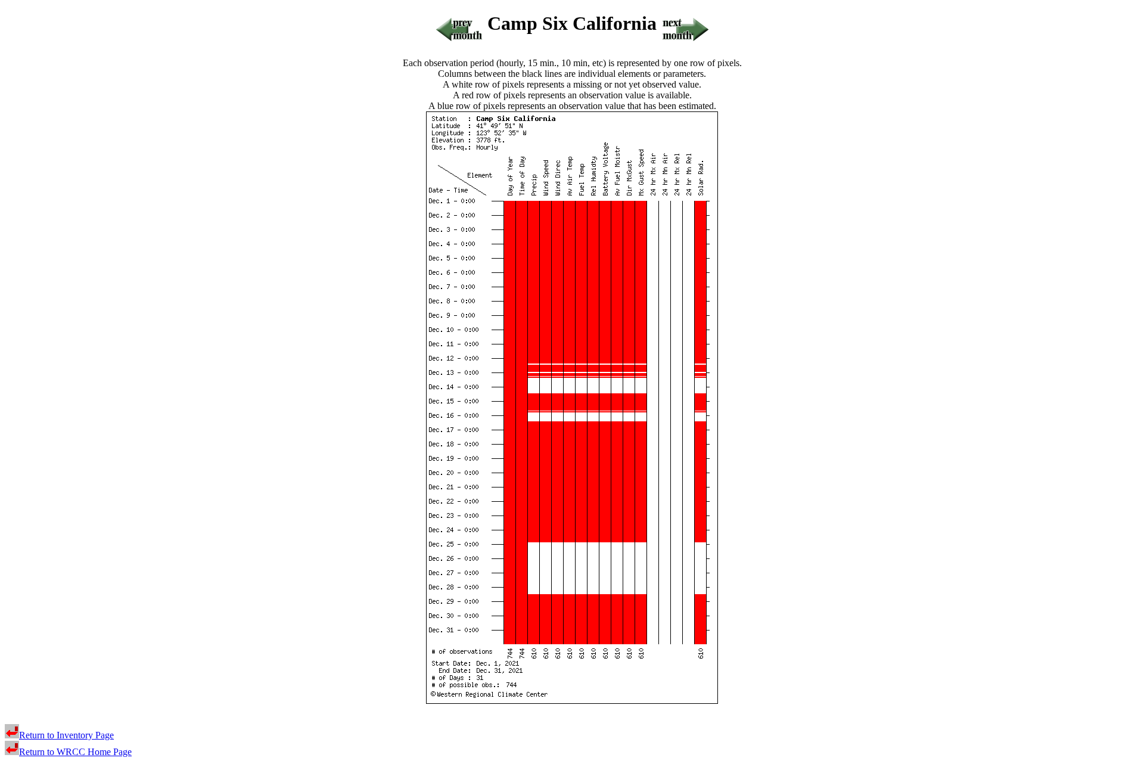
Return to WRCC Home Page (75, 752)
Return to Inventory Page (66, 735)
